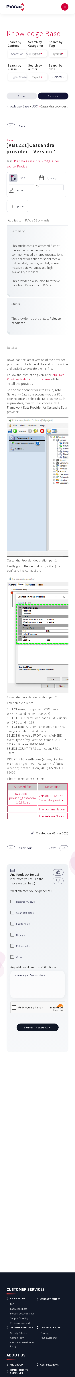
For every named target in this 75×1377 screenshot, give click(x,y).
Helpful (57, 872)
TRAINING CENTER (50, 1327)
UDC (35, 106)
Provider (22, 166)
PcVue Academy (49, 1337)
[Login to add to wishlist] (37, 189)
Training (45, 1332)
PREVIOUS (26, 848)
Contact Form (17, 1337)
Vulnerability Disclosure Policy (21, 1344)
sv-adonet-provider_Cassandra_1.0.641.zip (22, 797)
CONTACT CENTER (50, 1298)
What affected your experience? (31, 891)
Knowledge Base (18, 106)
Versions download (20, 1322)
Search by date (55, 67)
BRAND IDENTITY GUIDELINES (19, 1371)
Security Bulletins (18, 1332)
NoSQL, (46, 161)
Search (53, 96)
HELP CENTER (17, 1298)
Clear (22, 96)
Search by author (35, 67)
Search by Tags (55, 43)
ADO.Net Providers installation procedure (35, 377)
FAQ (12, 1304)
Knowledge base (18, 1308)
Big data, (19, 161)
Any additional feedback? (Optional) (34, 967)
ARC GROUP (16, 1364)
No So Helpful (57, 881)
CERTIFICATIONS (49, 1364)
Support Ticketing (19, 1318)
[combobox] (58, 53)
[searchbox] (58, 54)
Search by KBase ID (14, 67)
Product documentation (22, 1313)
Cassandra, (33, 161)
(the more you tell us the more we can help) (26, 878)
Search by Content (14, 43)
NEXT (52, 848)
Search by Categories (36, 43)
